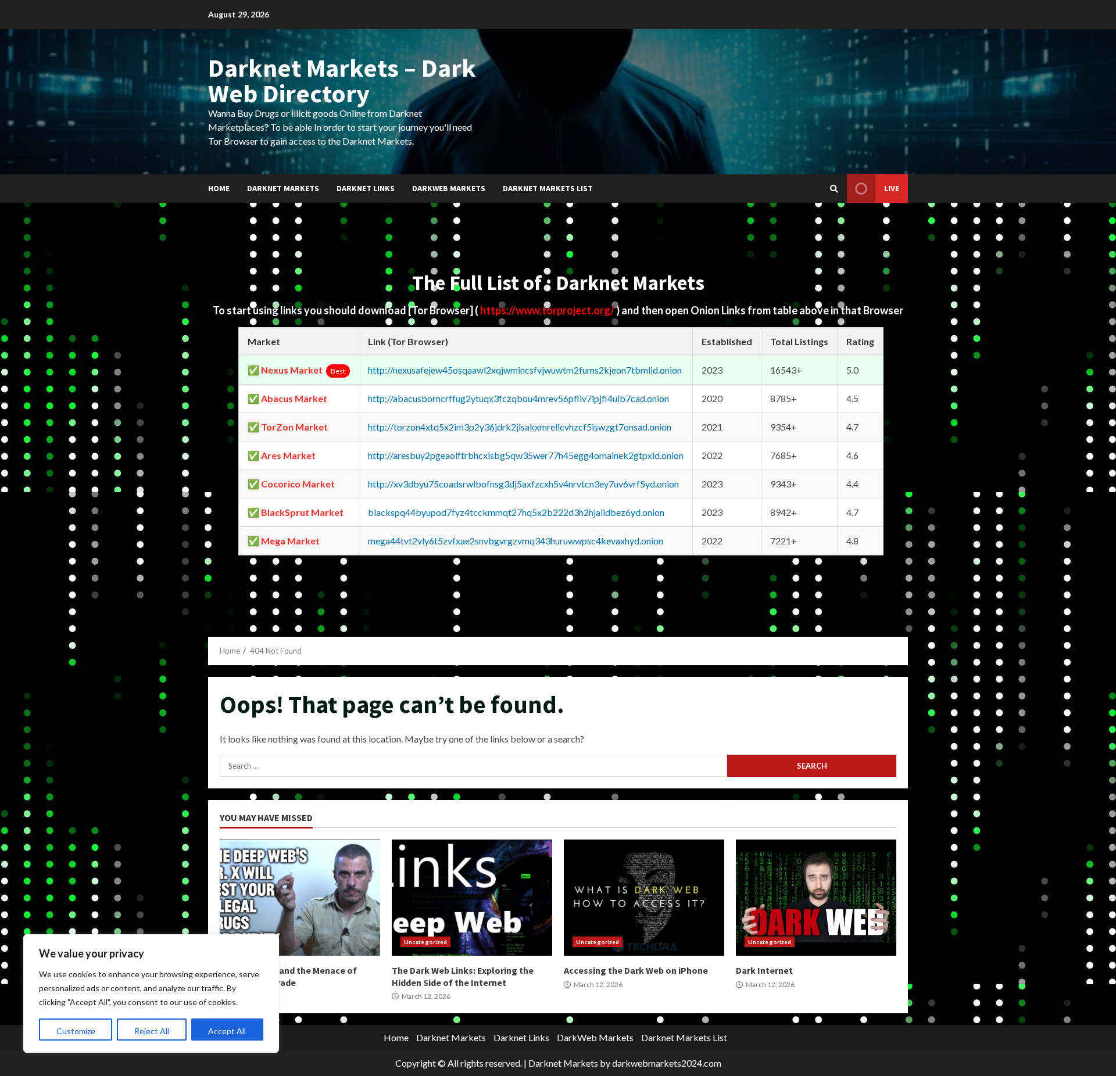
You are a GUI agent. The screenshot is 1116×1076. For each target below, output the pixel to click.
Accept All (227, 1031)
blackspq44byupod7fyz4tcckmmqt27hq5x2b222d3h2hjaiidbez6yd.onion (516, 512)
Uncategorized (425, 941)
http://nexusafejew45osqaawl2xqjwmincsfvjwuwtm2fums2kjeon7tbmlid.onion (525, 369)
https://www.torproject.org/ (548, 310)
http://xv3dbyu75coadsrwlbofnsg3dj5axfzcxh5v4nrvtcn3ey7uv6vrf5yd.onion (523, 483)
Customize (75, 1031)
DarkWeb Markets (448, 188)
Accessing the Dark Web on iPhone (644, 898)
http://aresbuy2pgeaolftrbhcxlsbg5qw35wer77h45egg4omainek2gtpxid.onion (526, 455)
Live (891, 188)
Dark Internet (816, 898)
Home (219, 188)
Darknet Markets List (548, 188)
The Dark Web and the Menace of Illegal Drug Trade (300, 898)
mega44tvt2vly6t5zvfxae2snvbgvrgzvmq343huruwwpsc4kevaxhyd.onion (515, 540)
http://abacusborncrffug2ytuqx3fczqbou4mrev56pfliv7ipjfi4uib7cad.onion (518, 398)
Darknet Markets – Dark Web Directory (342, 80)
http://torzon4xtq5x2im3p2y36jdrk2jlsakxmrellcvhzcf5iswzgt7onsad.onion (519, 426)
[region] (151, 993)
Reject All (151, 1031)
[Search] (834, 189)
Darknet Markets (283, 188)
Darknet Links (366, 188)
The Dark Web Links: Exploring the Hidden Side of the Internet (472, 898)
